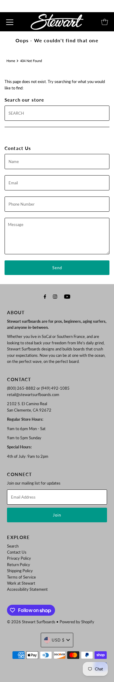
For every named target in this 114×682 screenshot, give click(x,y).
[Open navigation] (10, 22)
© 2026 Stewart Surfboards (31, 621)
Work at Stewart (21, 583)
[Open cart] (104, 22)
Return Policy (18, 564)
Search (13, 546)
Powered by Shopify (77, 621)
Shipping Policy (20, 570)
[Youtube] (67, 296)
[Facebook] (45, 296)
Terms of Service (21, 577)
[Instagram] (55, 296)
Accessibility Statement (27, 589)
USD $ (58, 640)
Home (10, 61)
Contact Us (16, 552)
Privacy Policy (19, 558)
